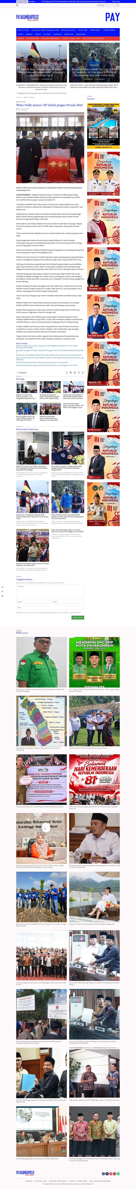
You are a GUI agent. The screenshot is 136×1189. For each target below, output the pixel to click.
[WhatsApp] (118, 1174)
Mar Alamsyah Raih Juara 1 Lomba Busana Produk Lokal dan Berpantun (39, 807)
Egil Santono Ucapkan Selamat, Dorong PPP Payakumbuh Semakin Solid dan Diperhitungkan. (40, 690)
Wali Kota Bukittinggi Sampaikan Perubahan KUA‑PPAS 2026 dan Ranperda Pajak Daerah (41, 1101)
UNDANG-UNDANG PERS (71, 38)
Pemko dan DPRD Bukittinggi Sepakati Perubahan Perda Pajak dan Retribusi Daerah (94, 983)
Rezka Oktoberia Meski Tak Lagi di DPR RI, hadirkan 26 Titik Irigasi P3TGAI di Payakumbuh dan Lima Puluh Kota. (50, 359)
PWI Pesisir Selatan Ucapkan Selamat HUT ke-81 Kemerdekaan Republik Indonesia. (93, 807)
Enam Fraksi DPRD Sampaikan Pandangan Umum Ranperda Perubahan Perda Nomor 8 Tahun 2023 (92, 1042)
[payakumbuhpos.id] (27, 19)
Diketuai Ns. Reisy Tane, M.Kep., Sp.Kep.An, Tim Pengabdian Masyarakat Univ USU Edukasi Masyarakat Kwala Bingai (61, 71)
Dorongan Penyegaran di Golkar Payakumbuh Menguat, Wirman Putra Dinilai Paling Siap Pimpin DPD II (114, 72)
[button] (118, 5)
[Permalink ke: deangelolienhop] (17, 109)
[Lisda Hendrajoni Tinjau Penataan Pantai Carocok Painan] (94, 721)
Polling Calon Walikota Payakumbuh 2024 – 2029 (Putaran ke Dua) (53, 30)
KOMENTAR (68, 34)
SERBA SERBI (80, 34)
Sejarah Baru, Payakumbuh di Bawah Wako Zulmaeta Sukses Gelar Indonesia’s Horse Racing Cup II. (49, 355)
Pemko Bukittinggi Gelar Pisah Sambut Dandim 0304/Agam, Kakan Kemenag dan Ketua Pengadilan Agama (94, 1159)
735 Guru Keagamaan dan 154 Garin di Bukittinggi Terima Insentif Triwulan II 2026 (41, 983)
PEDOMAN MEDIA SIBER (50, 38)
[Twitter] (107, 1174)
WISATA (38, 34)
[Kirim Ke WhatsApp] (82, 372)
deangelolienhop (24, 109)
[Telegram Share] (78, 372)
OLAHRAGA (57, 34)
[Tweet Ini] (70, 372)
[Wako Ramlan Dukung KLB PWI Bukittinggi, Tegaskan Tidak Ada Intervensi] (94, 1073)
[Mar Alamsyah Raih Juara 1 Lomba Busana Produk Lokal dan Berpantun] (41, 779)
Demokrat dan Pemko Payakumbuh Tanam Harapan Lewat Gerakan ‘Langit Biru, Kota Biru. (41, 925)
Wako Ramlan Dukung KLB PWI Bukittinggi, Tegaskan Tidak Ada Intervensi (94, 1100)
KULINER (47, 34)
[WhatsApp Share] (2, 587)
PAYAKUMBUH (95, 30)
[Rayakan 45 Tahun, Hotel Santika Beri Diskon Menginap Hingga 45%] (94, 897)
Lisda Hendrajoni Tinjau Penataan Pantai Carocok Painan (93, 1)
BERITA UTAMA (23, 30)
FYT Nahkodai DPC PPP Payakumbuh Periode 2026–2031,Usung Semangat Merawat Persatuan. (94, 690)
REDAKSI (20, 38)
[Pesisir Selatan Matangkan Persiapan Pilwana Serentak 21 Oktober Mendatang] (41, 721)
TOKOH (20, 34)
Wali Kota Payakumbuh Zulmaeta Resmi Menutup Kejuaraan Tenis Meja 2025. (42, 362)
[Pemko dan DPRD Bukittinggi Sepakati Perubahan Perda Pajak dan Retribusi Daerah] (94, 955)
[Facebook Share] (66, 372)
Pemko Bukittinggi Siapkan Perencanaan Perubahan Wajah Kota (37, 1159)
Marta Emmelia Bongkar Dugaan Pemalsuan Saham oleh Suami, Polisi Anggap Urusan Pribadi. (47, 365)
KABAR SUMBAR (109, 30)
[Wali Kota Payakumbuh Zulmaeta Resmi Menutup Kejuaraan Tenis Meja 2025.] (50, 409)
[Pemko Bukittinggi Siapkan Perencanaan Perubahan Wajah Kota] (41, 1131)
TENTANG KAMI (33, 38)
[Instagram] (110, 1174)
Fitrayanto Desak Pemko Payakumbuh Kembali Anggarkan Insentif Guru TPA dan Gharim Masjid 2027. (94, 866)
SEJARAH (29, 34)
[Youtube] (114, 1174)
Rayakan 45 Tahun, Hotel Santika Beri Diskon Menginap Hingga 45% (91, 924)
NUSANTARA (82, 30)
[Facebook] (103, 1174)
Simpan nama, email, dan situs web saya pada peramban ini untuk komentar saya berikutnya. (49, 612)
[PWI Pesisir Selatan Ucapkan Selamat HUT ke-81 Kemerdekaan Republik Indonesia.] (94, 779)
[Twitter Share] (2, 596)
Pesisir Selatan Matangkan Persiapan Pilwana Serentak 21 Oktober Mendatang (41, 1)
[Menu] (17, 5)
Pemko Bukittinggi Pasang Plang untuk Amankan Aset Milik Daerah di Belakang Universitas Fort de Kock (39, 1042)
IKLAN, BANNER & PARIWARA (93, 38)
